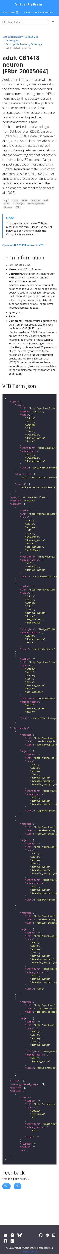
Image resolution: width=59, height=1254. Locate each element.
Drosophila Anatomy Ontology (24, 44)
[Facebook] (5, 1240)
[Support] (5, 1235)
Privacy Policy (30, 1251)
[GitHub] (40, 1235)
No (17, 1186)
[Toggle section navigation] (53, 22)
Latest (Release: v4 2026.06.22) (20, 36)
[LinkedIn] (12, 1240)
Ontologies (12, 40)
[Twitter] (19, 1235)
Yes (6, 1186)
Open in (22, 245)
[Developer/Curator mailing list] (53, 1235)
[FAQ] (12, 1235)
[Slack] (47, 1235)
